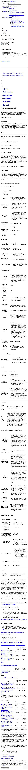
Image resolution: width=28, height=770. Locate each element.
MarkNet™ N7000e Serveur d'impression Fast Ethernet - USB (7, 713)
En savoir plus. (6, 629)
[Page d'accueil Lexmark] (12, 1)
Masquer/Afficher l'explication (8, 604)
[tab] (15, 89)
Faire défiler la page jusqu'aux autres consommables (12, 642)
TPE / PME (11, 8)
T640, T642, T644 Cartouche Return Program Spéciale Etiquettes (7, 652)
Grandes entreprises (13, 10)
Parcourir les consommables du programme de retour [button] (13, 645)
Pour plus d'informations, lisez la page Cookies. (11, 765)
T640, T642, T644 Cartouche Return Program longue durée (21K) (7, 656)
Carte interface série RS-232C (7, 718)
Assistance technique (15, 20)
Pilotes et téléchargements (16, 24)
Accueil (5, 30)
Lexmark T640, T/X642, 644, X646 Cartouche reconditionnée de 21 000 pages (7, 684)
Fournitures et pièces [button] (7, 11)
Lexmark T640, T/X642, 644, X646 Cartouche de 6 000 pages (8, 688)
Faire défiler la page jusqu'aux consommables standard (12, 632)
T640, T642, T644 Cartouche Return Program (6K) (7, 659)
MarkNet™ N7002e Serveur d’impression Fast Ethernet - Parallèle (7, 722)
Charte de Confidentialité (8, 756)
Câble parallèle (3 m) (5, 719)
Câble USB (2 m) (4, 710)
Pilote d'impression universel (17, 26)
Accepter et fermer (4, 768)
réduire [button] (2, 662)
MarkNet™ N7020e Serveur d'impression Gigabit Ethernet (7, 716)
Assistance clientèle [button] (7, 17)
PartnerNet (5, 754)
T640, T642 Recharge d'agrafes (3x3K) (5, 671)
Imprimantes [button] (6, 7)
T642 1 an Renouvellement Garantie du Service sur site (7, 705)
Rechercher (5, 3)
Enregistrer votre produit (16, 21)
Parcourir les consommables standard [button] (9, 677)
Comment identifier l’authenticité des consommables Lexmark (16, 15)
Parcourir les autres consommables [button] (9, 665)
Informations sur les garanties (17, 22)
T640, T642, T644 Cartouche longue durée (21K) (7, 690)
